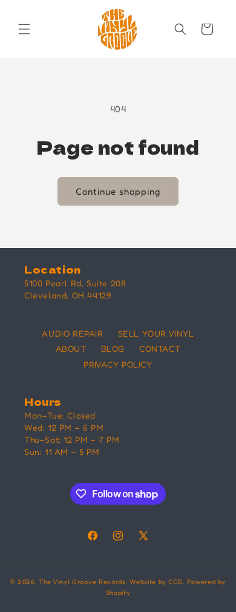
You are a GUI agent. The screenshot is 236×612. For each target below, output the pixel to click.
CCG (175, 581)
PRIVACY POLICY (118, 364)
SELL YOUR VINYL (156, 333)
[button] (24, 29)
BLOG (113, 348)
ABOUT (71, 348)
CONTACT (159, 348)
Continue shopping (118, 191)
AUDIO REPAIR (72, 333)
